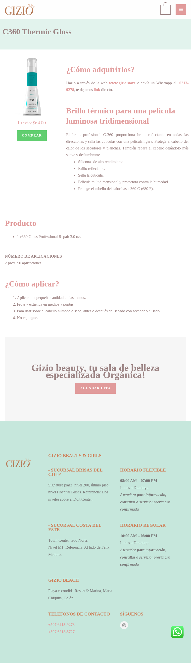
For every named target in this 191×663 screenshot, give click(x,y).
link (97, 90)
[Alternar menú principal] (181, 9)
